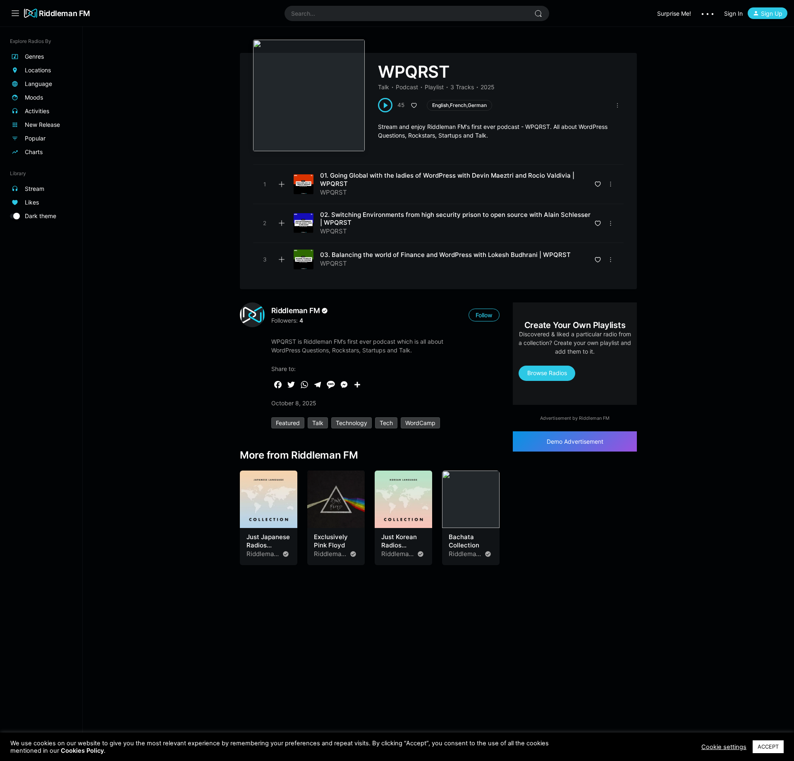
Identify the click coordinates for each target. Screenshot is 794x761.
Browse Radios (547, 372)
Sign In (733, 13)
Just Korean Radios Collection (399, 545)
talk (317, 422)
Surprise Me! (674, 13)
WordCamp (420, 422)
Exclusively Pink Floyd (331, 541)
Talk (383, 86)
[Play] (385, 105)
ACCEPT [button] (768, 746)
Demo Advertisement (575, 441)
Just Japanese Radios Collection (268, 545)
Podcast (407, 86)
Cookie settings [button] (723, 747)
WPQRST (333, 192)
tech (386, 422)
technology (351, 422)
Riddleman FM (64, 13)
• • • (707, 13)
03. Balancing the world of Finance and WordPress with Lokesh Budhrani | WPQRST (445, 255)
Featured (288, 422)
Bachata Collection (464, 541)
